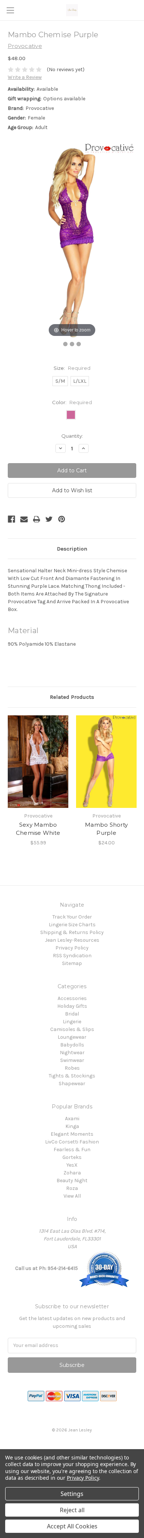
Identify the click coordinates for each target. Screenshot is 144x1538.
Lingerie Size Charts (72, 924)
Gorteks (72, 1157)
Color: (72, 402)
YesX (72, 1165)
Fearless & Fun (72, 1149)
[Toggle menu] (10, 10)
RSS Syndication (72, 955)
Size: (72, 368)
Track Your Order (72, 917)
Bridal (72, 1014)
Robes (72, 1068)
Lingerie (72, 1021)
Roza (72, 1188)
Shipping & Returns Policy (72, 932)
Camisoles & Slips (72, 1029)
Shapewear (72, 1083)
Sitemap (72, 963)
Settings (72, 1494)
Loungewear (72, 1037)
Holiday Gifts (72, 1006)
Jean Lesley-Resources (72, 940)
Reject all (72, 1510)
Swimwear (72, 1060)
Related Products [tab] (72, 697)
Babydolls (72, 1045)
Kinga (72, 1126)
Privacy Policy (72, 948)
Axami (72, 1118)
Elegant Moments (72, 1134)
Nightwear (72, 1052)
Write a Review (25, 77)
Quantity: (72, 436)
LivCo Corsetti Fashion (72, 1142)
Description (72, 548)
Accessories (72, 998)
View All (72, 1196)
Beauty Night (72, 1180)
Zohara (72, 1173)
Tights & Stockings (72, 1076)
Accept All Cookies (72, 1526)
